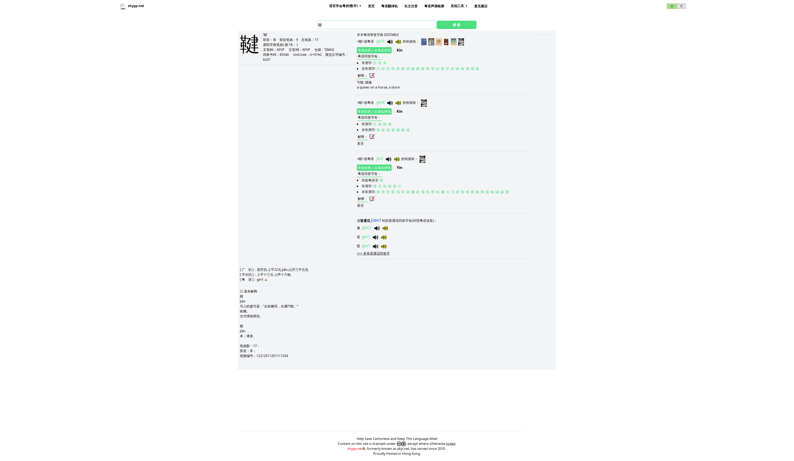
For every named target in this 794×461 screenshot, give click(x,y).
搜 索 (456, 25)
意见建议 (481, 6)
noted (450, 443)
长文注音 (411, 6)
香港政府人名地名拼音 (374, 50)
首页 (371, 6)
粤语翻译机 (389, 6)
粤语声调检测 (434, 6)
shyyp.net (354, 448)
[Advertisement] (362, 400)
